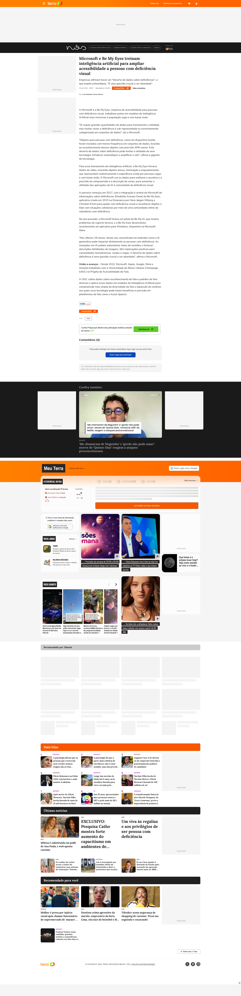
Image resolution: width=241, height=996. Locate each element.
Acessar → (73, 539)
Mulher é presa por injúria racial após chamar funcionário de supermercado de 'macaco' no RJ (60, 916)
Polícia (43, 909)
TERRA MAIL (154, 4)
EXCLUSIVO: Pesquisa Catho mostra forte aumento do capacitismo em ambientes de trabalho (96, 834)
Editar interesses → (191, 480)
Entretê (82, 440)
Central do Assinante (172, 4)
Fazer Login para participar (121, 355)
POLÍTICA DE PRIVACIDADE (143, 964)
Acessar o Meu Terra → (77, 468)
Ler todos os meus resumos (147, 505)
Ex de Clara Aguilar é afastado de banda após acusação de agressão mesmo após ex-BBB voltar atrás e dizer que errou (148, 866)
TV (94, 791)
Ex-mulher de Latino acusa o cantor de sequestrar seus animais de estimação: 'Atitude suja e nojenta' (67, 866)
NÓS (88, 319)
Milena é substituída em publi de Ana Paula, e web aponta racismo (58, 846)
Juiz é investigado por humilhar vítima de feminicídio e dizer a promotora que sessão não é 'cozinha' (106, 866)
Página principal (55, 4)
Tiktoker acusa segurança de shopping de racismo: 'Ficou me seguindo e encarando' (140, 916)
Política (137, 754)
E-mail (189, 4)
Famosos (56, 754)
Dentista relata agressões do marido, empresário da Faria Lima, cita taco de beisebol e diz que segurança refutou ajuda (99, 916)
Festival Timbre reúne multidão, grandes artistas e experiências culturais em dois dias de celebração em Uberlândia (67, 936)
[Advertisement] (181, 866)
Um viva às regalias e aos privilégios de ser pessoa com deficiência (140, 829)
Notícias (56, 773)
